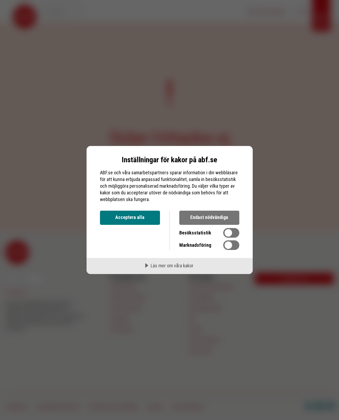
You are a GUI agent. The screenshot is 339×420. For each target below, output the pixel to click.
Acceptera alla (129, 217)
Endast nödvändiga (209, 217)
